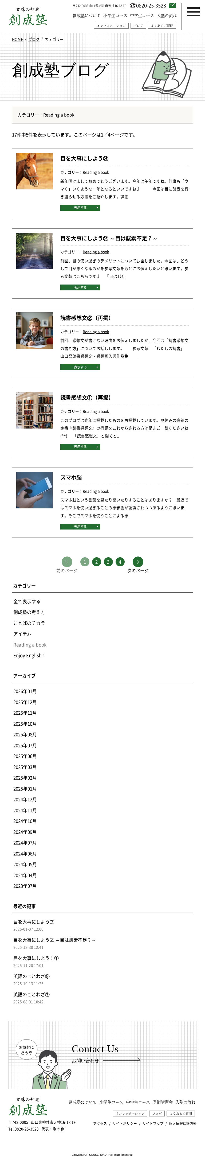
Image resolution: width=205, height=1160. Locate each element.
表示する (80, 207)
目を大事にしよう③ (84, 158)
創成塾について (87, 15)
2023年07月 (25, 885)
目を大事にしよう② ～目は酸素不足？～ (109, 238)
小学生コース (115, 15)
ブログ (138, 25)
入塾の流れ (167, 15)
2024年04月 (25, 875)
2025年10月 (25, 723)
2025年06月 (25, 756)
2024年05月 (25, 864)
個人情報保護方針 (183, 1123)
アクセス (100, 1123)
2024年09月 (25, 831)
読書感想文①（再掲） (87, 397)
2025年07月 (25, 745)
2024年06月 (25, 853)
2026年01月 (25, 691)
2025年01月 (25, 788)
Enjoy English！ (29, 655)
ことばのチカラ (29, 623)
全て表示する (27, 601)
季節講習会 (163, 1102)
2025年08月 (25, 734)
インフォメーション (111, 25)
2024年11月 (25, 810)
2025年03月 (25, 767)
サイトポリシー (125, 1123)
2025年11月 (25, 712)
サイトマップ (153, 1123)
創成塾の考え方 (29, 612)
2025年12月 (25, 702)
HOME (17, 39)
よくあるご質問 (162, 25)
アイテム (22, 633)
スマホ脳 (71, 477)
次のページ (138, 570)
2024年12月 (25, 799)
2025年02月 (25, 777)
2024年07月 (25, 842)
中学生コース (142, 15)
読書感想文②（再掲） (87, 318)
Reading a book (96, 172)
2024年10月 (25, 821)
